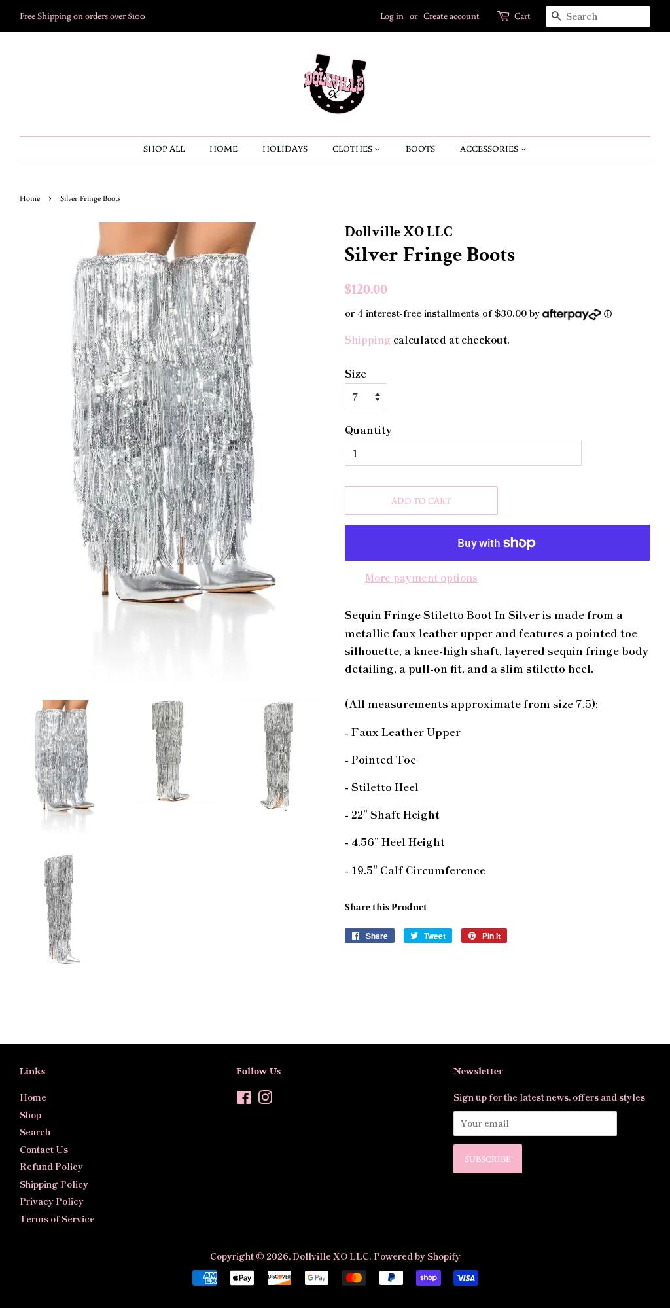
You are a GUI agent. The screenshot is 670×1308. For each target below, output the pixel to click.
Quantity (368, 429)
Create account (451, 16)
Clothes (353, 148)
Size (355, 373)
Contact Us (44, 1149)
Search (35, 1131)
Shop (30, 1114)
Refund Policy (51, 1166)
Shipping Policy (54, 1183)
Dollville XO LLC (330, 1255)
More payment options (421, 577)
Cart (522, 16)
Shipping (368, 339)
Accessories (490, 148)
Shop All (164, 148)
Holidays (285, 148)
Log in (392, 16)
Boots (420, 148)
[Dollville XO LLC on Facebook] (243, 1099)
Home (223, 148)
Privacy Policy (52, 1200)
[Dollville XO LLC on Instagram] (265, 1099)
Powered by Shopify (417, 1255)
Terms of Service (57, 1218)
